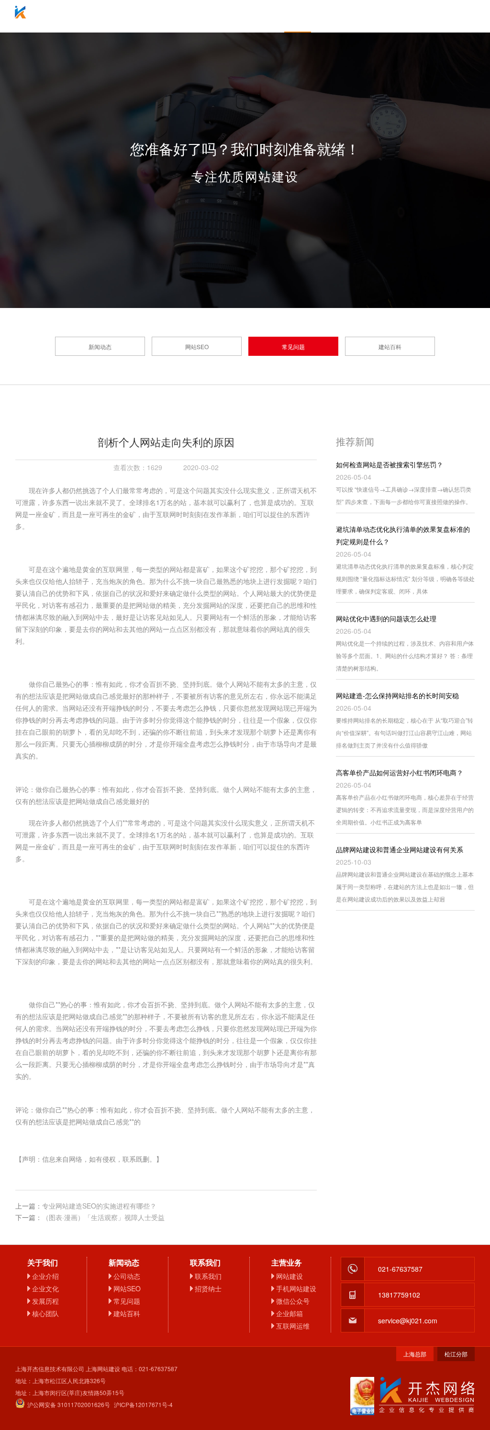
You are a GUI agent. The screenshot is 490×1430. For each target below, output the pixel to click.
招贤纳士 (208, 1288)
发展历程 (45, 1301)
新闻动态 (100, 346)
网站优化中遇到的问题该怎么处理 (386, 618)
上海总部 (414, 1354)
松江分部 (456, 1354)
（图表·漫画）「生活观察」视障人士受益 (103, 1217)
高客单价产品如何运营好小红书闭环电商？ (399, 772)
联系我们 (403, 16)
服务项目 (192, 16)
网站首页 (87, 16)
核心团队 (45, 1313)
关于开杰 (139, 16)
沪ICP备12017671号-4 (143, 1404)
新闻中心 (297, 16)
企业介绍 (45, 1276)
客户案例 (350, 16)
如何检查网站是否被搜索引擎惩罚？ (389, 464)
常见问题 (293, 346)
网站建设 (289, 1276)
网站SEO (197, 346)
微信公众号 (293, 1301)
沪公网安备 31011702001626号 (68, 1404)
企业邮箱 (245, 16)
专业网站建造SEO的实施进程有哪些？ (99, 1205)
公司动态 (126, 1276)
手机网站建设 (296, 1288)
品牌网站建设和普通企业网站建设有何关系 (399, 849)
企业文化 (45, 1288)
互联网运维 (293, 1326)
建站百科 (390, 346)
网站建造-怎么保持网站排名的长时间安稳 (397, 695)
